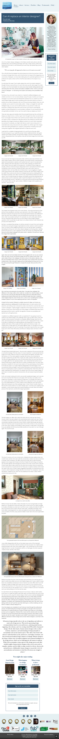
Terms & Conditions (48, 734)
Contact (16, 6)
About (21, 5)
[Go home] (7, 5)
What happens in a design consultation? (23, 662)
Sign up (23, 708)
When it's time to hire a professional (36, 662)
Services (27, 5)
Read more (9, 679)
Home (16, 5)
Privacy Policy (10, 734)
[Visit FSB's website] (34, 729)
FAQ (52, 5)
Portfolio (33, 5)
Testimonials (45, 5)
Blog (39, 5)
